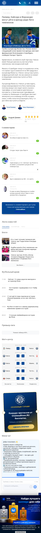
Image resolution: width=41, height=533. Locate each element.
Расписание (20, 384)
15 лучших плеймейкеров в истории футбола (22, 316)
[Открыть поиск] (25, 3)
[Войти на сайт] (29, 3)
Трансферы (7, 13)
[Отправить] (35, 487)
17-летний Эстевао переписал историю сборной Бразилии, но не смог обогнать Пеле (21, 298)
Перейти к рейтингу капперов (26, 522)
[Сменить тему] (20, 3)
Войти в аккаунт (20, 211)
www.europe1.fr (18, 119)
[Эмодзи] (31, 486)
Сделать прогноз (21, 427)
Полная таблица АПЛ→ (20, 332)
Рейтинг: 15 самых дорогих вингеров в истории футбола (22, 280)
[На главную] (4, 3)
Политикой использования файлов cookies (23, 529)
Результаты (33, 384)
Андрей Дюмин (14, 117)
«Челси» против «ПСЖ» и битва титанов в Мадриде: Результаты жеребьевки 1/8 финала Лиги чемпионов (22, 257)
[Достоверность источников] (26, 121)
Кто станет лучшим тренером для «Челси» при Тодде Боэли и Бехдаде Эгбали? (23, 241)
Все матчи (8, 384)
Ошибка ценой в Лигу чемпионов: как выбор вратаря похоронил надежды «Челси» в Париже (24, 249)
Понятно (20, 474)
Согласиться (20, 532)
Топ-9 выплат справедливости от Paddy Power (23, 289)
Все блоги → (20, 265)
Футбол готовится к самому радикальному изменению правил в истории (22, 307)
